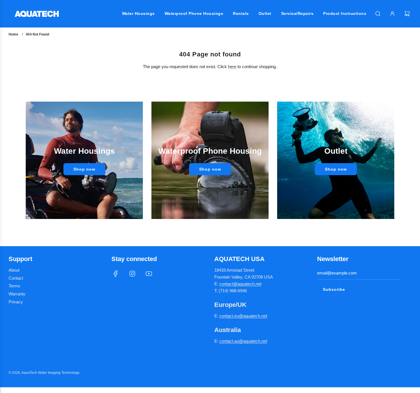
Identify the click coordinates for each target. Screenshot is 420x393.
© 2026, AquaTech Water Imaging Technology (44, 373)
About (14, 270)
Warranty (17, 293)
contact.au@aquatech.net (243, 341)
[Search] (378, 13)
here (232, 66)
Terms (14, 285)
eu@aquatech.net (250, 315)
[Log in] (392, 13)
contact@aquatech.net (240, 283)
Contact (16, 278)
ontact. (228, 315)
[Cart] (408, 13)
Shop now (84, 169)
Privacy (16, 301)
